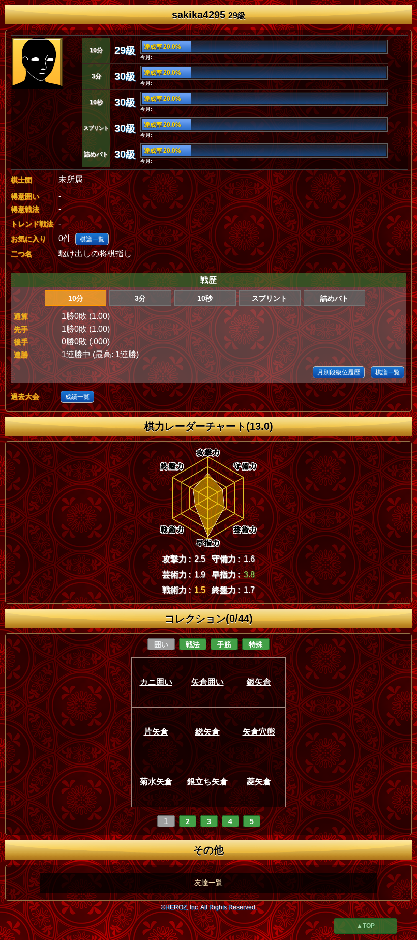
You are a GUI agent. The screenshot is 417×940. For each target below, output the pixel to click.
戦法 (193, 644)
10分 (75, 298)
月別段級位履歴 (338, 372)
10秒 (205, 298)
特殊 (256, 644)
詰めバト (334, 298)
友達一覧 (208, 882)
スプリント (269, 298)
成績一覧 (77, 396)
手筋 (224, 644)
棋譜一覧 (92, 239)
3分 (140, 298)
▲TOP (365, 925)
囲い (161, 644)
